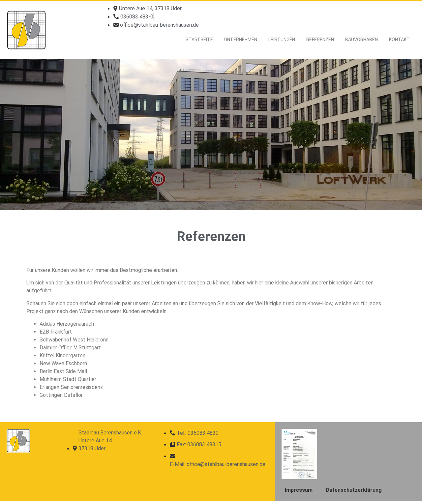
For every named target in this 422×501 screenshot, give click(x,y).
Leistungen (281, 39)
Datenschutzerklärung (354, 490)
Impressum (299, 490)
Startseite (199, 39)
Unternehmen (240, 39)
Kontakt (399, 39)
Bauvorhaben (361, 39)
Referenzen (320, 39)
